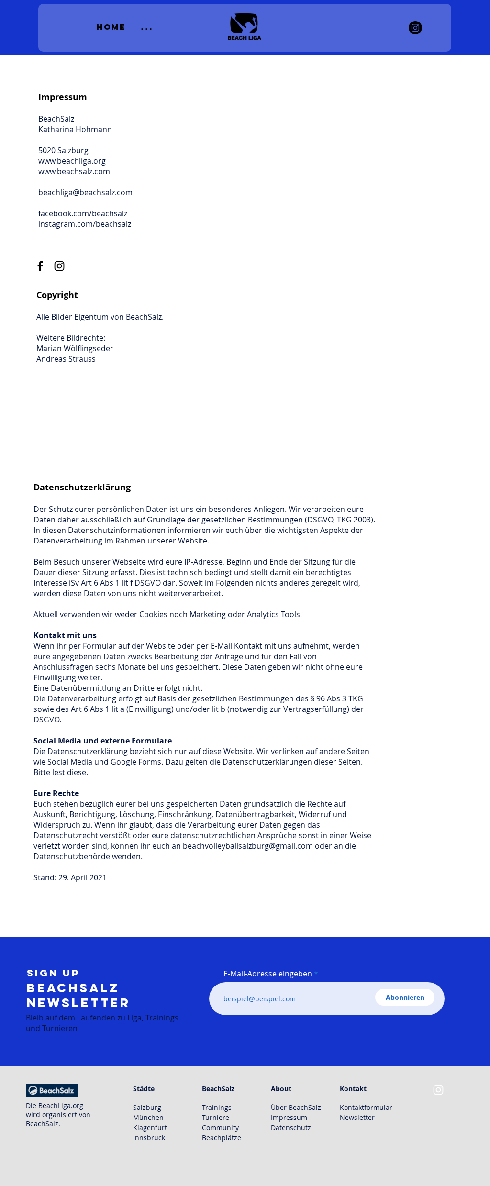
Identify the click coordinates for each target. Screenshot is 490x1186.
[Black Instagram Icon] (59, 266)
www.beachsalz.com (74, 171)
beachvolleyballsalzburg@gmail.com (248, 846)
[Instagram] (415, 27)
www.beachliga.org (72, 160)
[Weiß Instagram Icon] (438, 1090)
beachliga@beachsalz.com (85, 192)
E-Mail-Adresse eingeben (267, 973)
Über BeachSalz (296, 1107)
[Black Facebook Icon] (40, 266)
